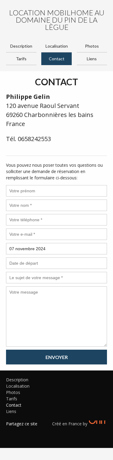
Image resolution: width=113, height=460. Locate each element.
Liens (92, 58)
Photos (92, 46)
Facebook (10, 431)
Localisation (57, 46)
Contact (56, 58)
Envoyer (57, 357)
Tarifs (21, 58)
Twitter (19, 431)
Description (21, 46)
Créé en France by (70, 424)
